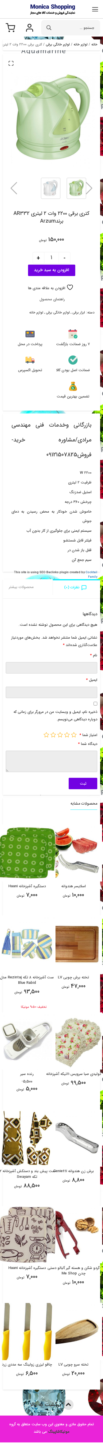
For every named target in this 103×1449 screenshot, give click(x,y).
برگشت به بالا (46, 1404)
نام (93, 655)
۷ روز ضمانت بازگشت (73, 344)
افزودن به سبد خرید (51, 270)
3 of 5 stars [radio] (60, 735)
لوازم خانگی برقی (58, 44)
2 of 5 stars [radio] (67, 735)
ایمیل (91, 680)
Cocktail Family (91, 574)
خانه (94, 44)
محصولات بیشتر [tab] (21, 587)
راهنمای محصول (52, 299)
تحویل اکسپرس (30, 370)
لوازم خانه (81, 44)
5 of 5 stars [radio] (46, 735)
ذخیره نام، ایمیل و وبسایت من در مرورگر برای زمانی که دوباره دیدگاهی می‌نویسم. (55, 715)
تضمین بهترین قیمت (73, 396)
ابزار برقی (78, 312)
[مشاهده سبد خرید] (10, 30)
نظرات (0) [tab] (72, 587)
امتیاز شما (88, 735)
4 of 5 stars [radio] (53, 735)
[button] (11, 63)
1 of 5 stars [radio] (74, 735)
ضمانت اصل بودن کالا (73, 370)
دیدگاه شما (87, 744)
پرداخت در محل (30, 344)
